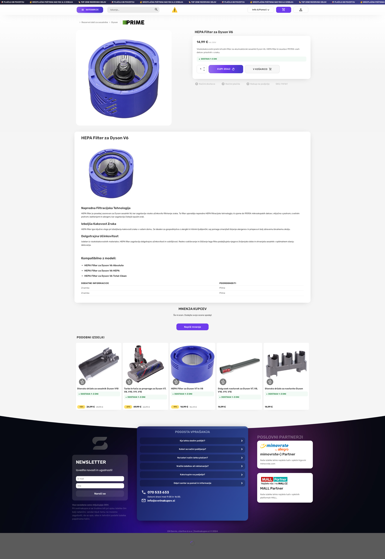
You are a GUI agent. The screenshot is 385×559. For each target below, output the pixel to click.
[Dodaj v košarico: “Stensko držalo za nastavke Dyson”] (270, 381)
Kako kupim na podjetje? (192, 474)
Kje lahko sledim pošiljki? (192, 440)
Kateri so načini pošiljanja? (192, 449)
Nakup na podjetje (260, 84)
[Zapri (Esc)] (3, 536)
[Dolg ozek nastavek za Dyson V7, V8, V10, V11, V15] (239, 364)
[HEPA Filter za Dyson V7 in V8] (192, 364)
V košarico (260, 69)
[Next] (308, 377)
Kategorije (92, 10)
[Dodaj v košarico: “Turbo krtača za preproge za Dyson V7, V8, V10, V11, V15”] (129, 381)
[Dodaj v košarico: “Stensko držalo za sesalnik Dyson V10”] (82, 381)
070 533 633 (158, 492)
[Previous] (77, 377)
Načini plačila (232, 84)
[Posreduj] (156, 10)
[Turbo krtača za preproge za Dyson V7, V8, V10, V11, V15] (145, 364)
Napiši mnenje (192, 326)
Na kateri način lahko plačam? (192, 457)
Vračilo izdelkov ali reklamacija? (192, 466)
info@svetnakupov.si (161, 500)
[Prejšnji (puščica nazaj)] (3, 548)
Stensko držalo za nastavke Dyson (284, 388)
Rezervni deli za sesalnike (95, 22)
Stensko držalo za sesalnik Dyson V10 (98, 388)
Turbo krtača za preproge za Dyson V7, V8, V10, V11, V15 (145, 390)
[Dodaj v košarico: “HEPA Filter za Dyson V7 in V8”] (176, 381)
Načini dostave (207, 84)
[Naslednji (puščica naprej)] (11, 548)
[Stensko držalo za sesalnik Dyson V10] (98, 364)
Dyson (114, 22)
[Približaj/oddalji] (11, 536)
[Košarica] (283, 10)
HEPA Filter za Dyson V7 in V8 (187, 388)
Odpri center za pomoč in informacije (192, 483)
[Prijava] (300, 10)
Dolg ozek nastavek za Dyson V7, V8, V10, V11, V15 (238, 390)
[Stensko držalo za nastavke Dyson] (286, 364)
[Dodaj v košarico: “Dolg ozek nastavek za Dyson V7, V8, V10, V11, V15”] (223, 381)
